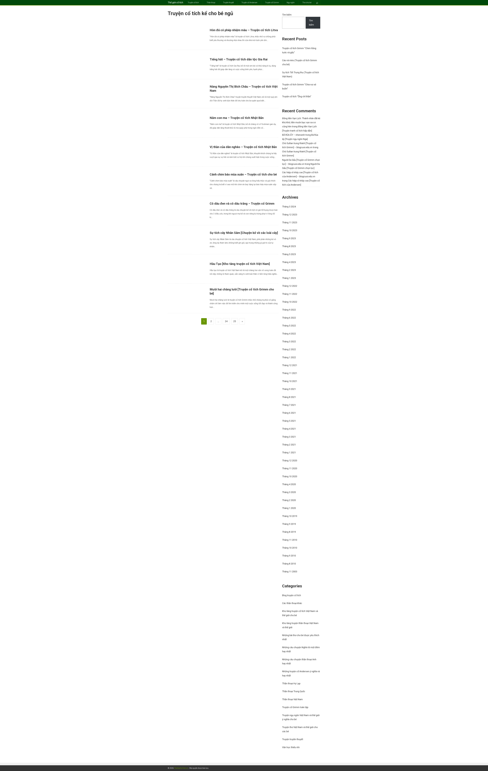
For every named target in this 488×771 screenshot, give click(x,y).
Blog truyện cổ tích (291, 595)
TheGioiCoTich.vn (181, 768)
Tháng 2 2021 (289, 444)
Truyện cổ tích (193, 3)
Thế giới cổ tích (175, 2)
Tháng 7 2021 (289, 405)
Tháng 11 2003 (289, 571)
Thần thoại (211, 3)
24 (226, 321)
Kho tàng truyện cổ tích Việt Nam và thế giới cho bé (300, 613)
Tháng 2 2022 (289, 349)
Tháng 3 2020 (289, 492)
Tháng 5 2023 (289, 254)
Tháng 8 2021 (289, 397)
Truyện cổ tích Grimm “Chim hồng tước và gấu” (299, 50)
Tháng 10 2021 (289, 381)
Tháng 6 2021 (289, 413)
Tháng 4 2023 (289, 262)
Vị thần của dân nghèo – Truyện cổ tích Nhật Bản (243, 147)
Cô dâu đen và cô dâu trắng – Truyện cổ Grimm (242, 203)
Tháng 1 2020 (289, 508)
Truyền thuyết (228, 3)
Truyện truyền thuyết (292, 739)
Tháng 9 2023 (289, 238)
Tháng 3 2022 (289, 341)
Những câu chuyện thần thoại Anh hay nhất (299, 661)
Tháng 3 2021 (289, 436)
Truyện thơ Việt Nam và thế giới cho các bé (300, 729)
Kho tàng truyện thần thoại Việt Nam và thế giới (300, 625)
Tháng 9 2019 (289, 524)
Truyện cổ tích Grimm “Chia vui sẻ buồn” (299, 86)
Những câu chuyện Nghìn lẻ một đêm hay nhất (301, 649)
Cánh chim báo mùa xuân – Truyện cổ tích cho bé (243, 174)
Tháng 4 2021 (289, 428)
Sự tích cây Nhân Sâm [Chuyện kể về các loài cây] (244, 233)
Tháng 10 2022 (289, 301)
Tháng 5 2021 (289, 421)
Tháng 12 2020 (289, 460)
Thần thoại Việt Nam (292, 699)
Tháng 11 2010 (289, 540)
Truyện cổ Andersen (249, 3)
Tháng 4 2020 (289, 484)
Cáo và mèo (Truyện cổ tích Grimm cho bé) (299, 62)
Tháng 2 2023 (289, 270)
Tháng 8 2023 (289, 246)
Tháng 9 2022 (289, 309)
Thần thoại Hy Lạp (291, 683)
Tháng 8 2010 (289, 563)
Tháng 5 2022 (289, 325)
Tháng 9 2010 (289, 555)
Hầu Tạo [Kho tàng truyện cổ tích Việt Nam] (240, 264)
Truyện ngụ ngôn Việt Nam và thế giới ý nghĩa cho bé (300, 717)
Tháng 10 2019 (289, 516)
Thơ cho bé (306, 3)
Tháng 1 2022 (289, 357)
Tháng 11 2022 (289, 294)
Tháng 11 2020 (289, 468)
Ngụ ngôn (291, 3)
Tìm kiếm (287, 14)
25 (234, 321)
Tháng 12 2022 (289, 286)
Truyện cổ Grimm (272, 3)
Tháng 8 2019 (289, 532)
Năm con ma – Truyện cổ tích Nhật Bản (237, 118)
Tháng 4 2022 (289, 333)
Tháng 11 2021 (289, 373)
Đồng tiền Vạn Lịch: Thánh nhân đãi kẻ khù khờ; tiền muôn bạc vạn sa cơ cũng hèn (301, 122)
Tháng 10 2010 (289, 547)
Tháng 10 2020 (289, 476)
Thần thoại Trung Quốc (293, 691)
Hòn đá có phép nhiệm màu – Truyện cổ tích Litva (244, 30)
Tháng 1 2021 (289, 452)
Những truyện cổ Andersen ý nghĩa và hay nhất (301, 673)
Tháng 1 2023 (289, 278)
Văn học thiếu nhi (291, 747)
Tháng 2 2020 (289, 500)
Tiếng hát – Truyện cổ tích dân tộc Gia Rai (239, 59)
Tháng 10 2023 (289, 230)
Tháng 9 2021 (289, 389)
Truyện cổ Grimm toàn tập (295, 707)
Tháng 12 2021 (289, 365)
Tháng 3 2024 (289, 206)
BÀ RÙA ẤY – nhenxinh (293, 135)
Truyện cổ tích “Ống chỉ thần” (296, 96)
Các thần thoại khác (292, 603)
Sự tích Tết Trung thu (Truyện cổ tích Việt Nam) (300, 74)
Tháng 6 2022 (289, 317)
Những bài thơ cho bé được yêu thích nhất (300, 637)
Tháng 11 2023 (289, 222)
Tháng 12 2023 (289, 214)
